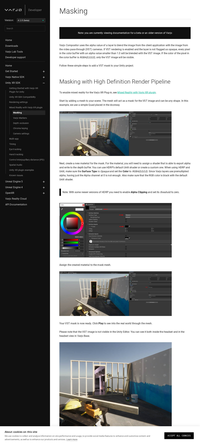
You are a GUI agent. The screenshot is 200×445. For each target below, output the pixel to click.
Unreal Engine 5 (14, 181)
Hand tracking (16, 154)
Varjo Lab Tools (14, 51)
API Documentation (16, 204)
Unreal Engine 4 (14, 187)
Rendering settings (18, 102)
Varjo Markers (20, 118)
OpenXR (9, 192)
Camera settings (21, 133)
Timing (12, 144)
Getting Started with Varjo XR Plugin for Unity (23, 90)
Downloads (11, 45)
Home (8, 40)
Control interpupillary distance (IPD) (26, 159)
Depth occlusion (21, 123)
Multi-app (14, 138)
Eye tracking (15, 149)
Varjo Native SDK (15, 77)
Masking (17, 112)
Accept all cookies (179, 435)
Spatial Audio (15, 165)
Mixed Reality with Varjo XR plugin (25, 107)
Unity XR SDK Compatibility (22, 97)
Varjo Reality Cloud (16, 198)
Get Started (11, 71)
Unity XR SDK (12, 82)
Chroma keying (20, 128)
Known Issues (16, 175)
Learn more (71, 439)
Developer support (15, 57)
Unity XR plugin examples (21, 170)
